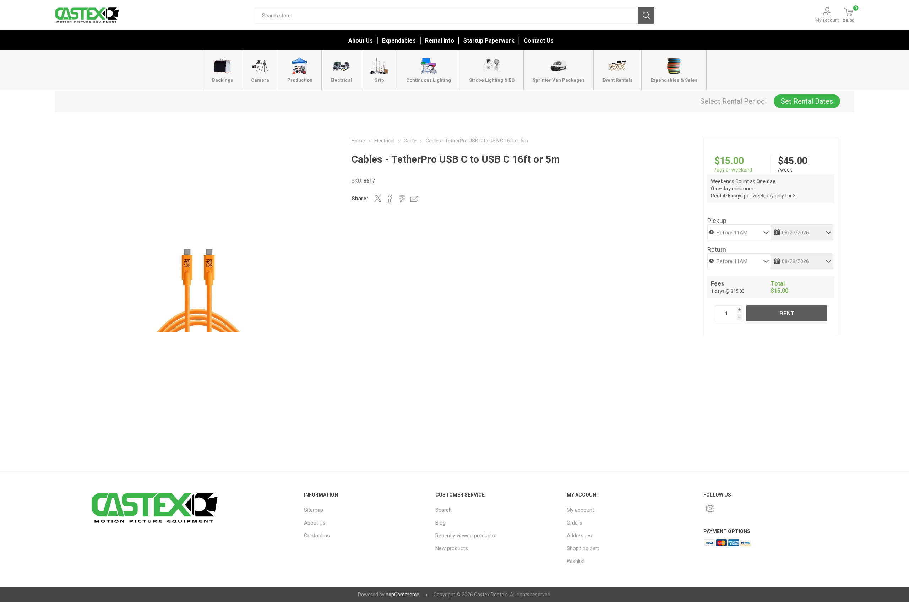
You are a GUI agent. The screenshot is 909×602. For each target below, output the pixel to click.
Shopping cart (583, 548)
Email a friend (414, 198)
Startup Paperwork (489, 40)
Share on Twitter (377, 198)
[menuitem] (361, 510)
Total (778, 283)
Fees (717, 283)
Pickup (716, 220)
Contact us (317, 535)
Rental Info (439, 40)
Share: (360, 198)
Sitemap (313, 510)
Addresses (579, 535)
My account (827, 20)
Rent (786, 313)
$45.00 (792, 161)
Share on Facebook (390, 198)
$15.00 (729, 161)
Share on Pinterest (402, 198)
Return (716, 249)
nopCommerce (402, 594)
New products (451, 548)
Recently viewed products (465, 535)
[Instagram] (710, 508)
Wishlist (576, 561)
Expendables (399, 40)
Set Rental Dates (807, 101)
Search (646, 15)
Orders (574, 523)
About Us (360, 40)
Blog (440, 523)
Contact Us (539, 40)
